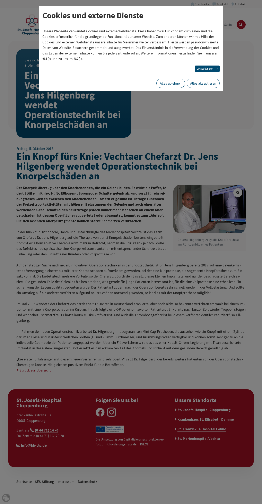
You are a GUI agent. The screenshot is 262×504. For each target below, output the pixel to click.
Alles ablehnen (171, 83)
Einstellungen (205, 68)
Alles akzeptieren (203, 83)
